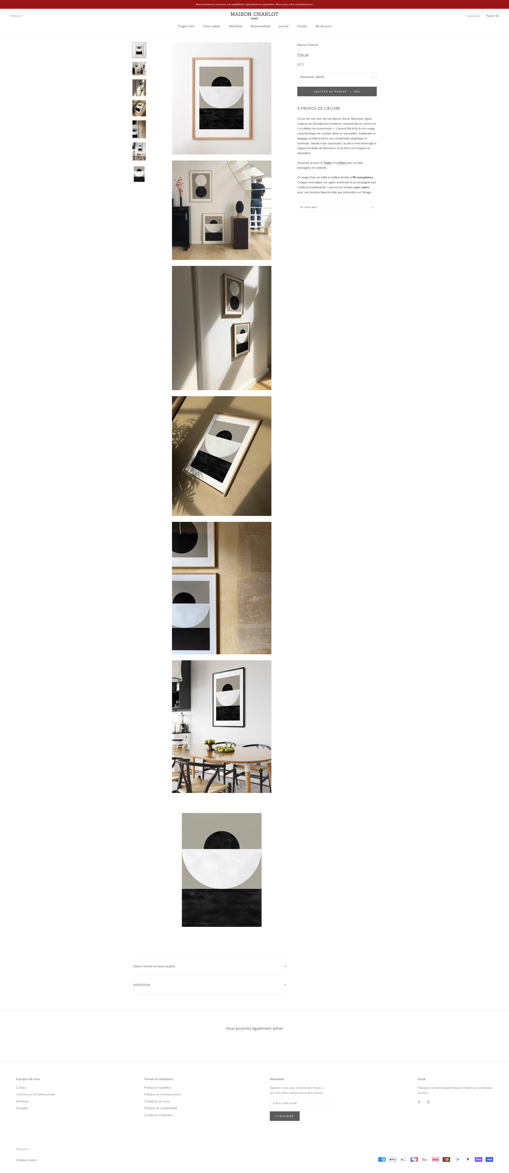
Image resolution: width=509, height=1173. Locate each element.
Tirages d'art (186, 26)
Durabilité (22, 1108)
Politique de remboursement (162, 1094)
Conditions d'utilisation (158, 1115)
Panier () (492, 16)
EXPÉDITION (141, 985)
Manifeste (235, 26)
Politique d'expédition (157, 1087)
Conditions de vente (157, 1101)
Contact (302, 26)
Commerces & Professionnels (35, 1094)
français (16, 16)
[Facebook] (419, 1101)
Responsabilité (260, 26)
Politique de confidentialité (160, 1108)
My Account (323, 26)
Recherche (473, 16)
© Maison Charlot (26, 1160)
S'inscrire (285, 1116)
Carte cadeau (212, 26)
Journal (283, 26)
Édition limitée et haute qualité (154, 966)
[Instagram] (428, 1101)
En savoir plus (308, 207)
